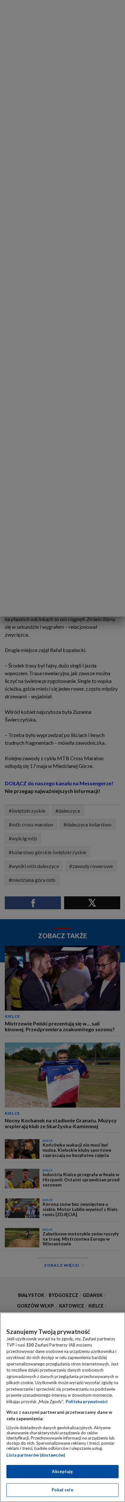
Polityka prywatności (87, 1401)
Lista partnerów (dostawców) (35, 1455)
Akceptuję (62, 1471)
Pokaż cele (62, 1489)
